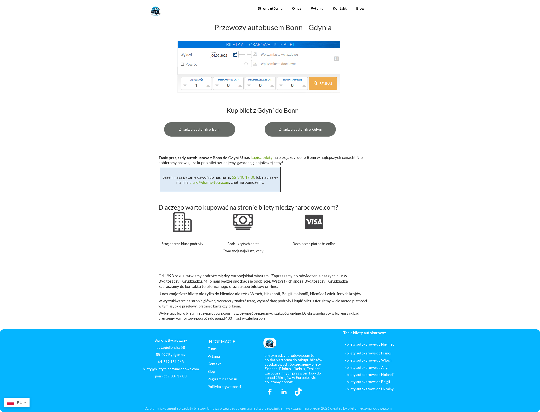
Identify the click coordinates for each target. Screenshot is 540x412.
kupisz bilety (262, 157)
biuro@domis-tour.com (209, 182)
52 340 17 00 (243, 177)
